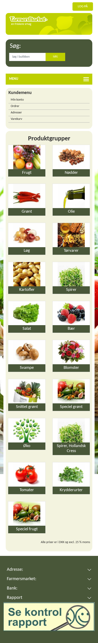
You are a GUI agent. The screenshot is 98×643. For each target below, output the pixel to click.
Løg (27, 251)
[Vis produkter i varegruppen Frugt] (26, 157)
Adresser (16, 112)
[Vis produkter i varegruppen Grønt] (26, 196)
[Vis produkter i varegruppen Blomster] (71, 352)
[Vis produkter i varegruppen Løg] (26, 235)
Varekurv (16, 119)
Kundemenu (20, 93)
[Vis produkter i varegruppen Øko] (26, 430)
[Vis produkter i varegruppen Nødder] (71, 157)
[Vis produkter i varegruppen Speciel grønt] (71, 391)
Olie (71, 211)
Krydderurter (71, 490)
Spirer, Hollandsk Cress (71, 448)
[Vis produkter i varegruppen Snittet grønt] (26, 391)
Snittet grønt (27, 407)
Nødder (71, 173)
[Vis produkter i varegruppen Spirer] (71, 274)
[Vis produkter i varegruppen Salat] (26, 313)
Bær (71, 329)
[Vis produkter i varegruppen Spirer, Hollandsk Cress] (71, 430)
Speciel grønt (71, 407)
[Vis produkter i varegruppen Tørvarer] (71, 235)
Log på (83, 6)
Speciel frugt (27, 529)
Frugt (26, 173)
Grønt (27, 211)
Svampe (27, 368)
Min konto (17, 100)
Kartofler (27, 290)
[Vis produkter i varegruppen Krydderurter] (71, 474)
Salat (27, 329)
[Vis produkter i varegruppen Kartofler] (26, 274)
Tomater (27, 490)
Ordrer (15, 106)
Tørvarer (71, 251)
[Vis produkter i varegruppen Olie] (71, 196)
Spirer (71, 290)
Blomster (71, 368)
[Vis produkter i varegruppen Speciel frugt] (26, 513)
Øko (26, 446)
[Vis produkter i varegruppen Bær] (71, 313)
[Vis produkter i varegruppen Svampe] (26, 352)
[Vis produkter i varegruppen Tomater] (26, 474)
